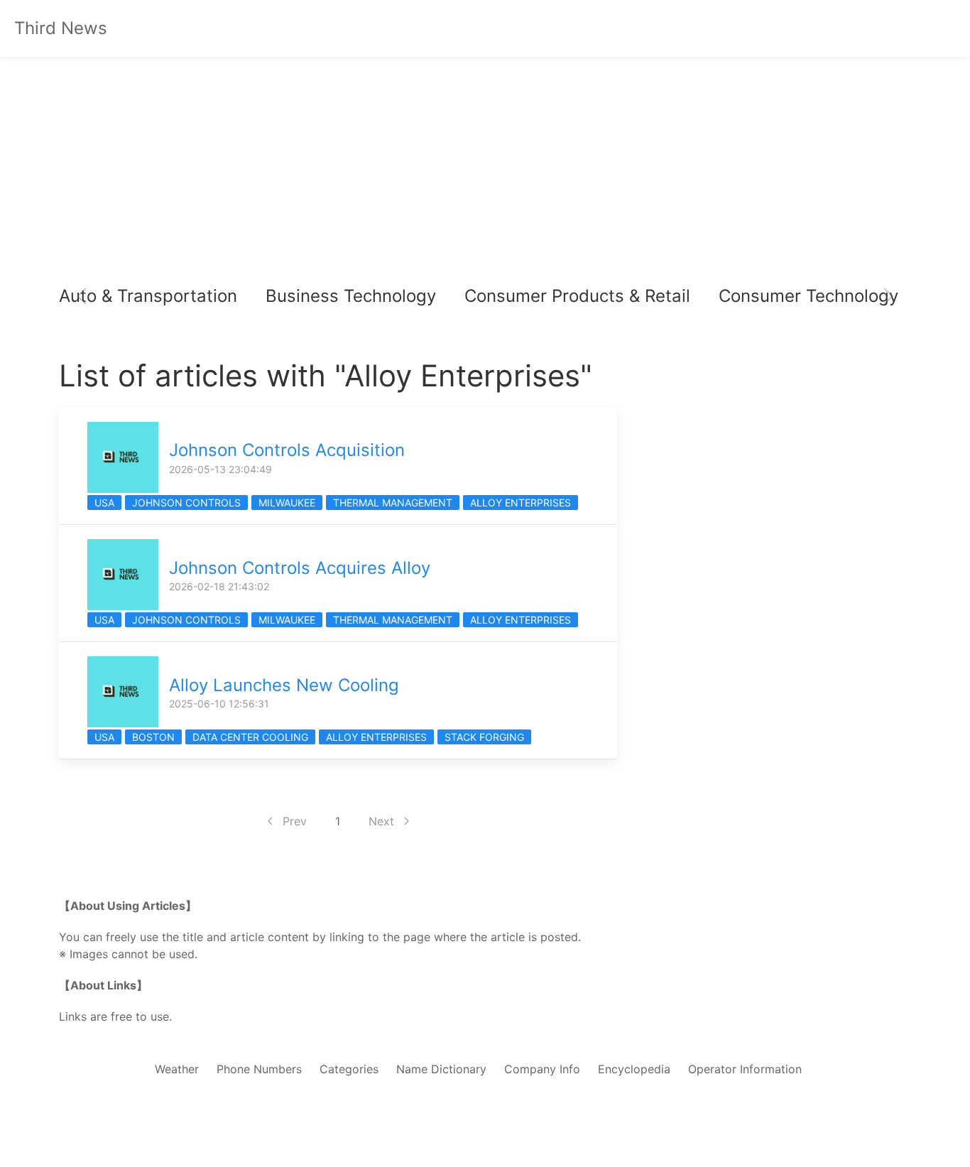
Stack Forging (484, 737)
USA (104, 502)
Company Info (542, 1069)
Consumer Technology (808, 296)
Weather (177, 1069)
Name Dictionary (441, 1069)
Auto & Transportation (148, 296)
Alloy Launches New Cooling (284, 685)
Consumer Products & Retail (577, 296)
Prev (295, 821)
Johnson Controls (186, 502)
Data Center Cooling (250, 737)
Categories (349, 1069)
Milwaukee (286, 502)
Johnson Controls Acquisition (287, 450)
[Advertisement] (485, 170)
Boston (153, 737)
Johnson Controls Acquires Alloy (299, 568)
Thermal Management (392, 502)
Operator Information (745, 1069)
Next (381, 821)
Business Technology (351, 296)
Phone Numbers (259, 1069)
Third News (60, 28)
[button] (82, 296)
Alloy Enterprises (520, 502)
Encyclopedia (634, 1069)
